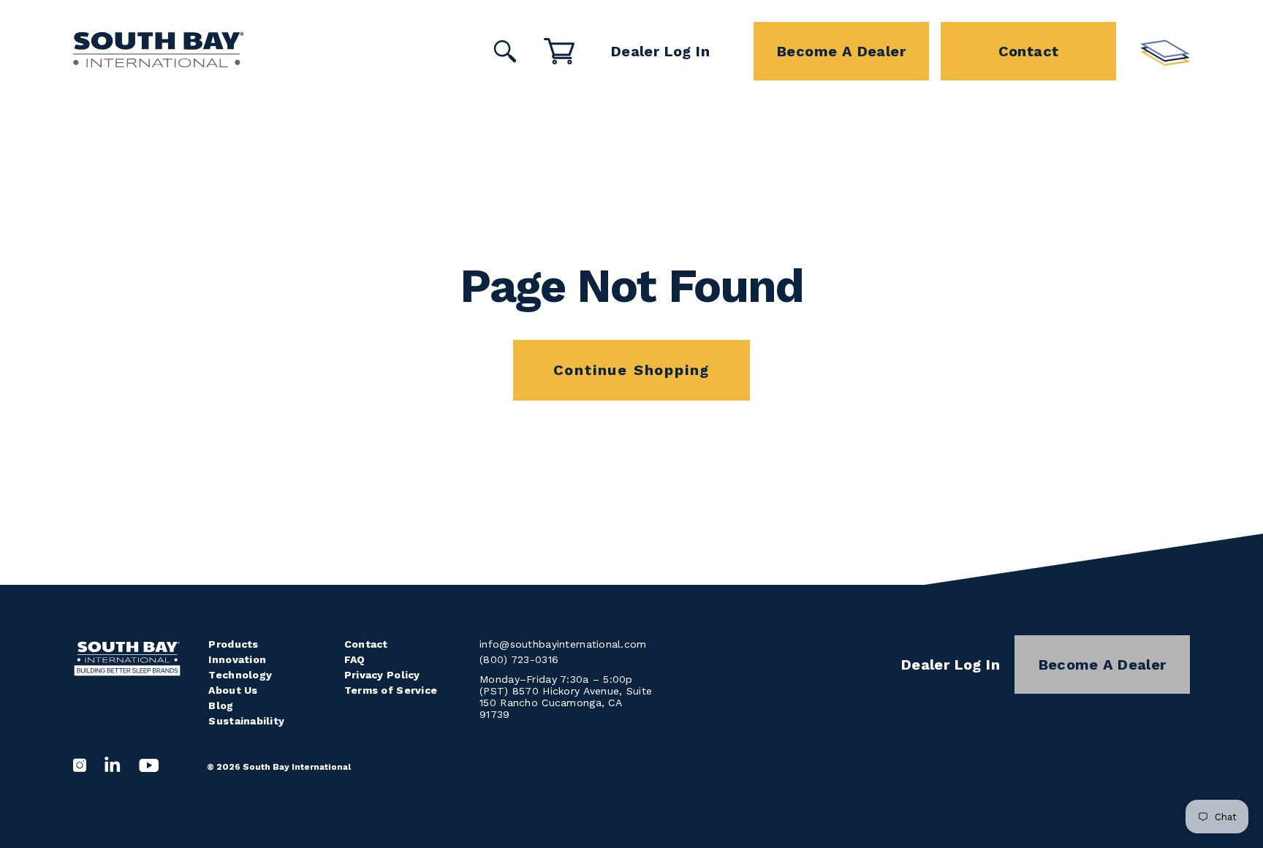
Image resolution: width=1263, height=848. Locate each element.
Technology (240, 675)
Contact (1028, 51)
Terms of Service (390, 690)
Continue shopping (631, 370)
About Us (232, 690)
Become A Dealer (841, 51)
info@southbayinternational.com (562, 644)
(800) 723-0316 (518, 659)
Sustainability (246, 721)
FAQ (354, 659)
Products (233, 644)
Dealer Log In (660, 51)
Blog (220, 705)
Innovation (237, 659)
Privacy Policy (382, 675)
